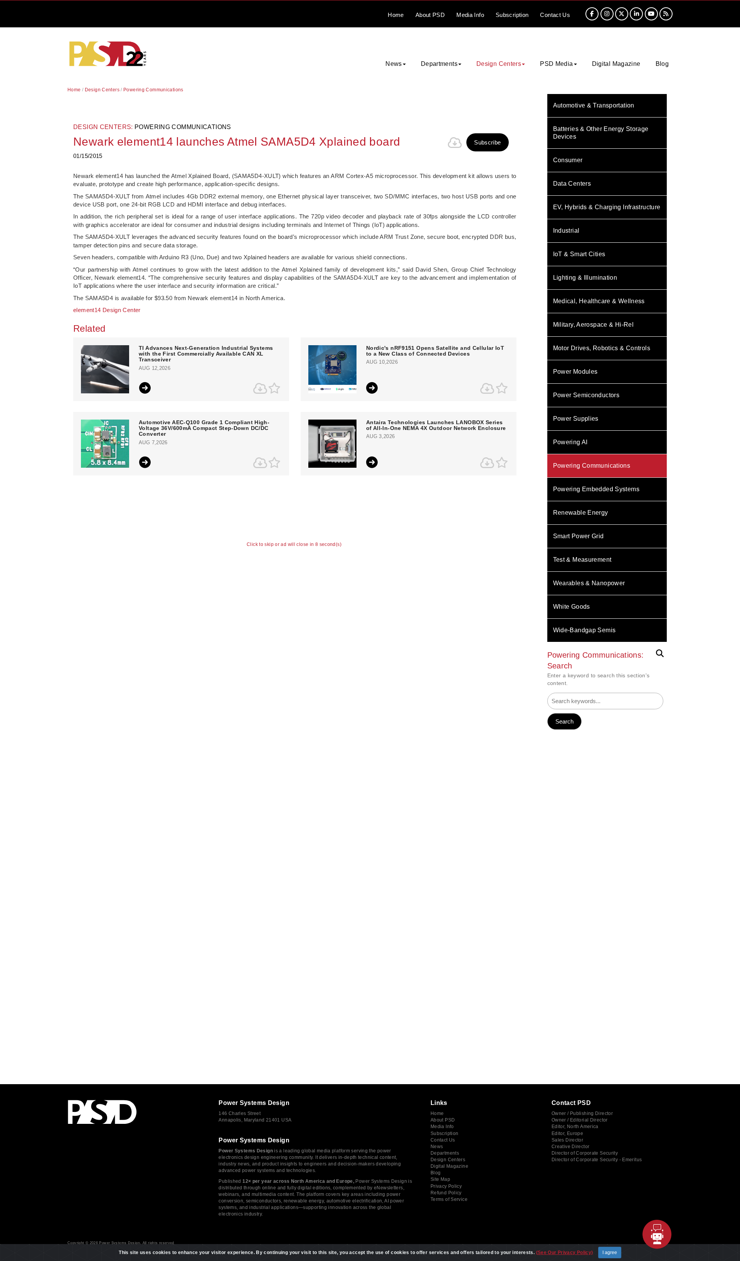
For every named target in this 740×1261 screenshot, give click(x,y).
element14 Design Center (107, 310)
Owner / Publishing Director (582, 1113)
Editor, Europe (567, 1133)
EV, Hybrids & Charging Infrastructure (607, 207)
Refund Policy (446, 1193)
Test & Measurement (582, 559)
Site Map (440, 1179)
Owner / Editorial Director (580, 1120)
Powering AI (570, 442)
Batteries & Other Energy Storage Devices (601, 133)
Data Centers (572, 183)
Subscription (512, 15)
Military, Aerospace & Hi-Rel (593, 324)
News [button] (393, 63)
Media (470, 15)
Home (396, 15)
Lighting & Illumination (585, 277)
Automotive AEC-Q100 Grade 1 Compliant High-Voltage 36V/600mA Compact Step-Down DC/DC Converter (204, 428)
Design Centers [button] (498, 63)
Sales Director (567, 1140)
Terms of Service (449, 1199)
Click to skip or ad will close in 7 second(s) (294, 544)
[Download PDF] (454, 142)
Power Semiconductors (586, 395)
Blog (662, 63)
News (437, 1146)
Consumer (568, 160)
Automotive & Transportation (593, 105)
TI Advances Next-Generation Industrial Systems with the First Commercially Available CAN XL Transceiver (206, 354)
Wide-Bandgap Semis (584, 630)
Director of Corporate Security (585, 1153)
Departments (445, 1153)
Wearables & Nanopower (589, 583)
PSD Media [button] (556, 63)
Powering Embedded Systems (596, 489)
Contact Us (443, 1140)
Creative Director (570, 1146)
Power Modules (575, 371)
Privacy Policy (446, 1186)
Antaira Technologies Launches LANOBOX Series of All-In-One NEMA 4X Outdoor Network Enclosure (436, 425)
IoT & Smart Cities (579, 254)
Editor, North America (575, 1126)
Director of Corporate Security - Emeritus (597, 1159)
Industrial (566, 230)
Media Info (442, 1126)
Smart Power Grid (578, 536)
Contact (555, 15)
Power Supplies (576, 418)
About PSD (443, 1120)
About (430, 15)
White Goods (571, 606)
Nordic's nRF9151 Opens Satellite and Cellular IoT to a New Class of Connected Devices (435, 351)
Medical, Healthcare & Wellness (599, 301)
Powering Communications (592, 465)
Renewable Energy (580, 512)
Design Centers (102, 89)
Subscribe (487, 142)
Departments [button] (439, 63)
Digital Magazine (616, 63)
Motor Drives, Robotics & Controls (601, 348)
